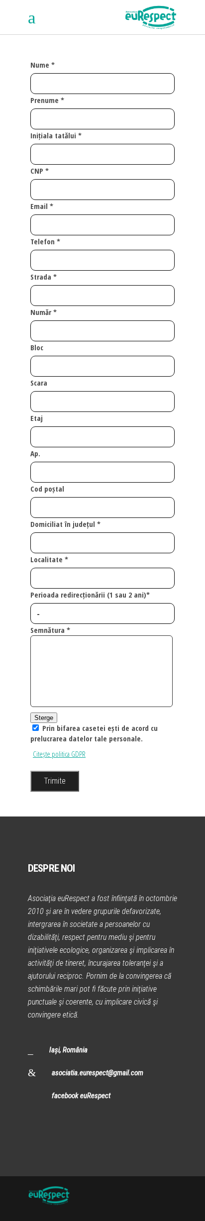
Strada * (43, 277)
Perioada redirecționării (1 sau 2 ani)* (90, 595)
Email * (41, 206)
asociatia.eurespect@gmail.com (97, 1072)
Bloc (36, 347)
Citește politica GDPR (59, 754)
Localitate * (49, 559)
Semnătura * (50, 630)
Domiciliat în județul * (65, 524)
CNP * (39, 171)
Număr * (43, 312)
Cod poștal (47, 489)
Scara (38, 383)
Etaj (36, 418)
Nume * (42, 65)
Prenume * (47, 100)
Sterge (43, 717)
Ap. (35, 453)
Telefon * (45, 241)
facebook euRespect (81, 1095)
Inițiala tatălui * (56, 135)
